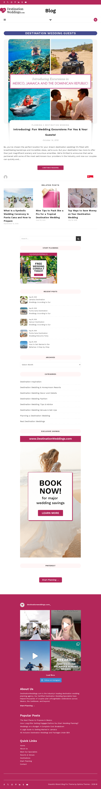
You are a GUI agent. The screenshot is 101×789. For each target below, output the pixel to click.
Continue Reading (50, 168)
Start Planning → (50, 580)
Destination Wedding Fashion (33, 399)
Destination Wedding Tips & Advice (36, 404)
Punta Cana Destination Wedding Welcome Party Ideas (38, 335)
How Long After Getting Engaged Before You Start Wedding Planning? (49, 723)
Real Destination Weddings (32, 421)
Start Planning (26, 761)
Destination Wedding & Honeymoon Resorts (40, 387)
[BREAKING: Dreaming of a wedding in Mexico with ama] (66, 656)
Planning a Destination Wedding (50, 125)
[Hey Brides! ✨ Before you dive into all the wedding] (66, 625)
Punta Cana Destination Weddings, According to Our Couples (39, 312)
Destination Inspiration (30, 382)
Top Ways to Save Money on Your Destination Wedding (82, 214)
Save (91, 177)
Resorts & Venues (27, 755)
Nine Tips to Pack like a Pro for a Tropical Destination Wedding (49, 214)
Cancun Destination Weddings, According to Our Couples (39, 323)
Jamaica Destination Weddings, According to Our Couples (39, 301)
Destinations (25, 758)
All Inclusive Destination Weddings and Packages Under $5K (45, 733)
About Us (24, 749)
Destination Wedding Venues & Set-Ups (38, 410)
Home (22, 746)
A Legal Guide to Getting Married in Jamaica (38, 730)
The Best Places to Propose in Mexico (36, 720)
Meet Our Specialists (28, 752)
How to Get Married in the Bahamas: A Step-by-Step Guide (39, 346)
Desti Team (13, 177)
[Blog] (12, 11)
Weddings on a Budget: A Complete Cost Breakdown (42, 726)
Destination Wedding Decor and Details (38, 393)
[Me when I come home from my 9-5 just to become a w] (35, 656)
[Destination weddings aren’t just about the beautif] (35, 625)
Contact (23, 764)
